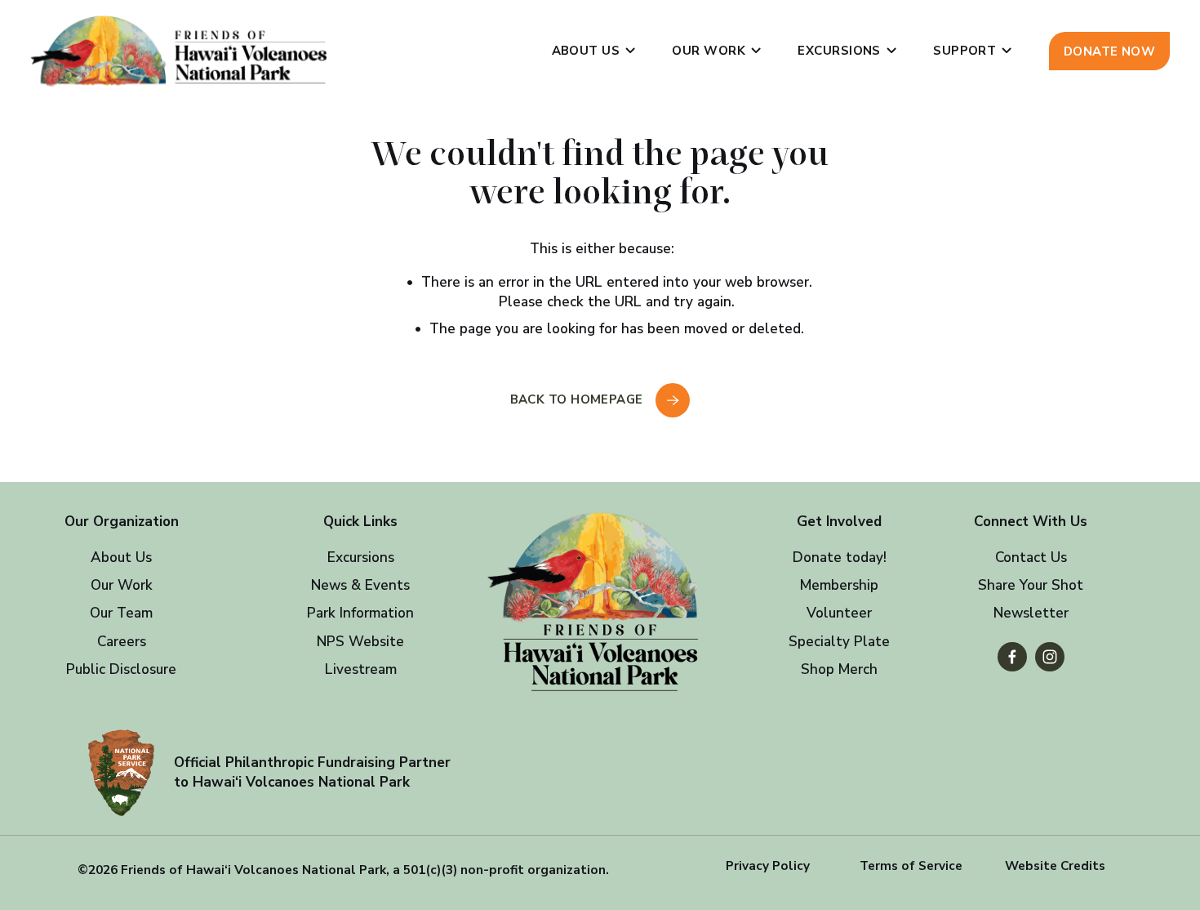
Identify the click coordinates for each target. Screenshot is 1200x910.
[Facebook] (1012, 656)
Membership (839, 585)
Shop (817, 669)
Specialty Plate (839, 641)
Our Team (121, 613)
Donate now (1110, 51)
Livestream (361, 669)
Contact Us (1031, 557)
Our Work (122, 585)
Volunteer (839, 613)
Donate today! (840, 557)
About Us (121, 557)
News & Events (360, 585)
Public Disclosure (121, 669)
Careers (121, 641)
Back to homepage (578, 399)
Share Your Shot (1030, 585)
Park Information (360, 613)
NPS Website (360, 641)
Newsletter (1031, 613)
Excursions (360, 557)
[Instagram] (1049, 656)
